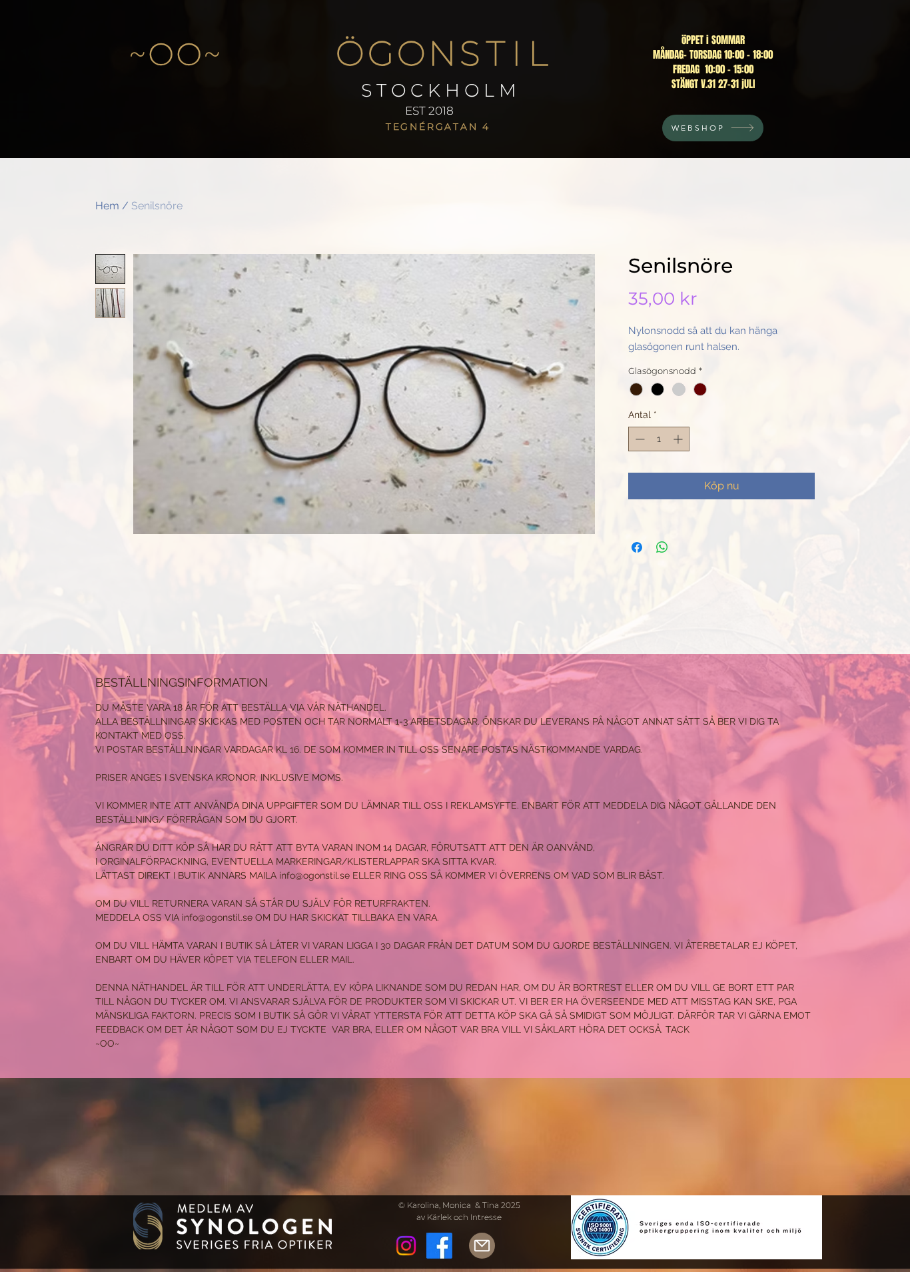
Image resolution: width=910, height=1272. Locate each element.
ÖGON (397, 53)
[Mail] (482, 1246)
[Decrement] (638, 439)
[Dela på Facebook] (637, 547)
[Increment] (679, 439)
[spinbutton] (659, 439)
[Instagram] (406, 1246)
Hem (107, 205)
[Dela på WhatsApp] (662, 547)
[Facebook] (439, 1246)
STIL (508, 53)
